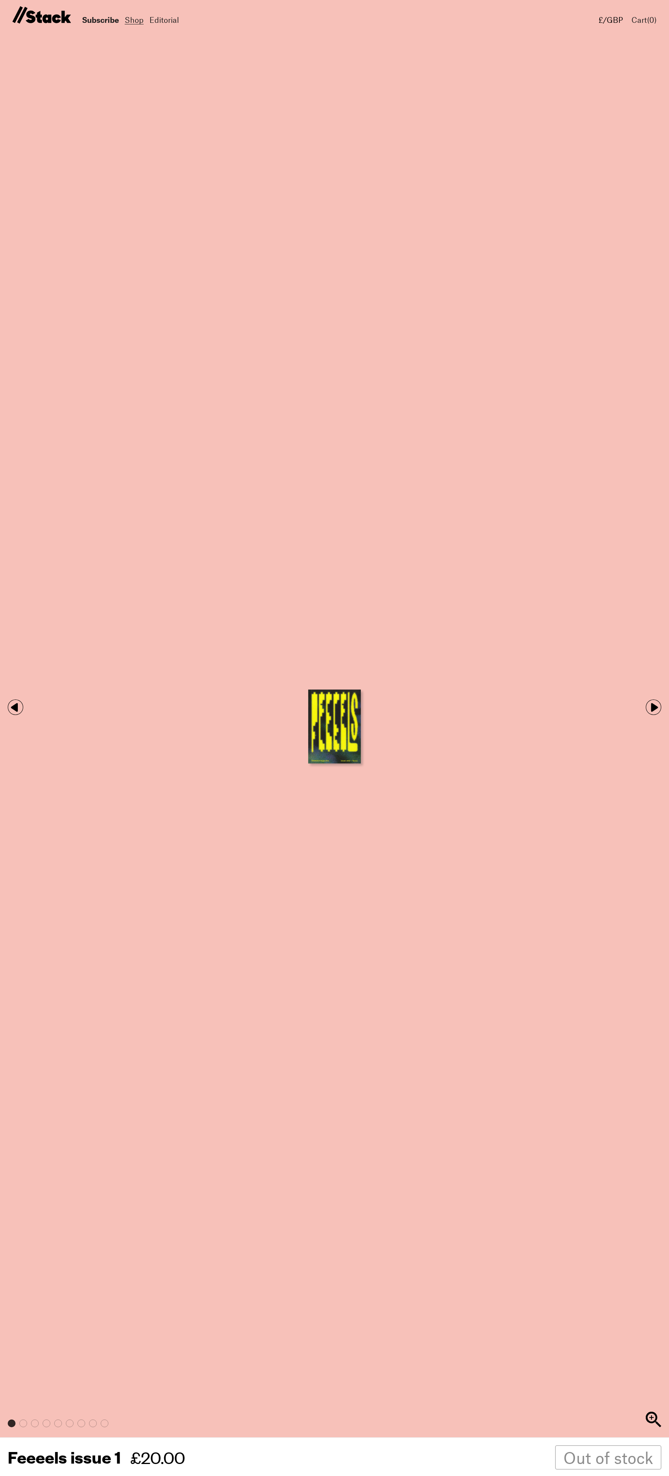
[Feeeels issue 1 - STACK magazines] (40, 15)
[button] (653, 707)
